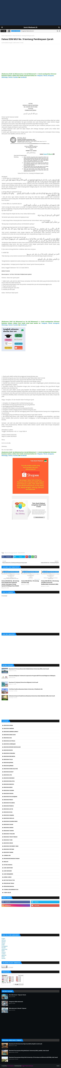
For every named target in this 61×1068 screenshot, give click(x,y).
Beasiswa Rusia (8, 812)
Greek (3, 956)
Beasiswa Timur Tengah (10, 837)
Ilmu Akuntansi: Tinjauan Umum (17, 995)
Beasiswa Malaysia (9, 781)
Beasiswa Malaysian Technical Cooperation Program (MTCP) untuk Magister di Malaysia (32, 675)
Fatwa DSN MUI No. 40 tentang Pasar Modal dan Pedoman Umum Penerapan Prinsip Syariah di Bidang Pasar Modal (10, 583)
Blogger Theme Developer (27, 1065)
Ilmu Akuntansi (8, 867)
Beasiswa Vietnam (9, 849)
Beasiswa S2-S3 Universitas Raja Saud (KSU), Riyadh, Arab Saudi (25, 1044)
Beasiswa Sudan (8, 824)
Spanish (4, 941)
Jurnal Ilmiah (7, 877)
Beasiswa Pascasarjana (10, 796)
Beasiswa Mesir (8, 787)
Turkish (3, 953)
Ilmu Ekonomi (8, 871)
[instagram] (16, 905)
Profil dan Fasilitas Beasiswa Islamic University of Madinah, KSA (25, 689)
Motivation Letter (9, 880)
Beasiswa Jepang (8, 762)
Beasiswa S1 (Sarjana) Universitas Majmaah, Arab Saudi (23, 682)
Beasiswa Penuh (8, 799)
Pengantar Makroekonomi (27, 31)
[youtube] (45, 905)
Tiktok (45, 75)
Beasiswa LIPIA (8, 775)
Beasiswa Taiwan (9, 830)
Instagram (51, 75)
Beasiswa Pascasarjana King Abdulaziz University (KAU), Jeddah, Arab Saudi (29, 1050)
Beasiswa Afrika (8, 725)
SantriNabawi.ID (30, 27)
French (3, 943)
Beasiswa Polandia (9, 802)
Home (3, 35)
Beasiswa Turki (8, 840)
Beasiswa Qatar (8, 809)
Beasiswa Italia (8, 759)
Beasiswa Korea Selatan (11, 768)
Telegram (40, 75)
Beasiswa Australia (9, 741)
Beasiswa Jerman (8, 765)
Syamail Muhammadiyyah (11, 889)
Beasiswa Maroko (9, 784)
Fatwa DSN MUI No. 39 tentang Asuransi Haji (30, 581)
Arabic (3, 944)
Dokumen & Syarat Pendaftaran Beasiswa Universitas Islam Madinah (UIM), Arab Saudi (32, 696)
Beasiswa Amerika (9, 728)
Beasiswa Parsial (9, 793)
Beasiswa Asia (8, 737)
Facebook (23, 77)
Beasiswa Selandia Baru (10, 821)
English (6, 861)
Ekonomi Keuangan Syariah (11, 552)
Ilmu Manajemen (8, 874)
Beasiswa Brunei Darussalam (12, 747)
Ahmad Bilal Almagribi (8, 42)
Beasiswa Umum (8, 843)
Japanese (4, 955)
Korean (3, 958)
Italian (3, 950)
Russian (4, 947)
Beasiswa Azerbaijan (9, 744)
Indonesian (4, 949)
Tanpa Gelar (7, 892)
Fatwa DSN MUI (8, 35)
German (4, 940)
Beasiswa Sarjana (9, 815)
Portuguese (5, 946)
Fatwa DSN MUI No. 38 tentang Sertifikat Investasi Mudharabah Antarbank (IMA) (50, 582)
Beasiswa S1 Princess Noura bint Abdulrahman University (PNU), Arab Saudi (29, 669)
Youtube (15, 77)
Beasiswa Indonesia (9, 756)
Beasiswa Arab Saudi (10, 734)
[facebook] (16, 902)
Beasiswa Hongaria (9, 753)
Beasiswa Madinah (9, 778)
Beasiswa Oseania (9, 790)
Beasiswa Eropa (8, 750)
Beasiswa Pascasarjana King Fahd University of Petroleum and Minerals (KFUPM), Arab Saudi (33, 1057)
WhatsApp (5, 77)
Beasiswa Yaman (8, 852)
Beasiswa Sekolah (9, 818)
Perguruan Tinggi (9, 883)
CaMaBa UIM (7, 855)
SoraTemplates (10, 1065)
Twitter (10, 77)
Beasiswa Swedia (8, 827)
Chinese (4, 952)
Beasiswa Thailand (9, 833)
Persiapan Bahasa (9, 886)
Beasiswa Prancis (9, 806)
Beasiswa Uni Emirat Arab (11, 846)
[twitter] (45, 902)
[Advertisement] (30, 13)
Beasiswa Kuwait (9, 772)
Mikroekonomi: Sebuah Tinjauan (17, 1008)
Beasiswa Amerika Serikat (11, 731)
